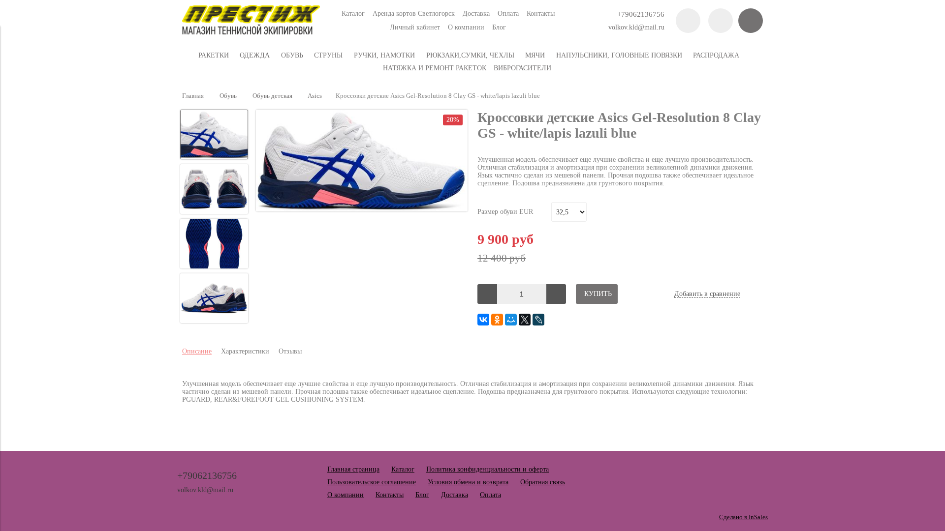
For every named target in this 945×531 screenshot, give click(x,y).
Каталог (353, 13)
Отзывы (290, 351)
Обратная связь (542, 482)
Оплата (508, 13)
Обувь (228, 95)
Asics (315, 95)
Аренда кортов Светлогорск (414, 13)
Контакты (541, 13)
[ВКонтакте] (483, 319)
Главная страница (353, 469)
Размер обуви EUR (505, 211)
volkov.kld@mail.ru (636, 27)
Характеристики (245, 351)
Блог (499, 27)
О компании (466, 27)
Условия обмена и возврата (468, 482)
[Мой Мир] (511, 319)
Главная (193, 95)
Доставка (476, 13)
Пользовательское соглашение (371, 482)
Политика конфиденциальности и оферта (487, 469)
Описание (197, 351)
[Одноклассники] (497, 319)
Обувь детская (272, 95)
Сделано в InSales (743, 517)
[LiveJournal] (538, 319)
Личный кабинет (415, 27)
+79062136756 (640, 14)
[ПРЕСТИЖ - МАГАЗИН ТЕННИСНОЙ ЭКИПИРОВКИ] (251, 32)
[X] (525, 319)
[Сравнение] (720, 20)
